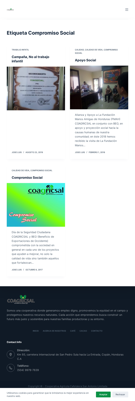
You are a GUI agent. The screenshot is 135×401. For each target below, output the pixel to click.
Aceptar (103, 394)
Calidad (79, 49)
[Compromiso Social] (36, 205)
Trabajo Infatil (20, 49)
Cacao (83, 331)
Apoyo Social (85, 60)
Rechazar (120, 394)
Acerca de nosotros (54, 331)
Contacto (96, 331)
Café (72, 331)
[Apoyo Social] (99, 87)
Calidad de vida (94, 49)
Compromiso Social (41, 170)
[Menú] (126, 9)
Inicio (36, 331)
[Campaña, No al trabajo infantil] (36, 88)
